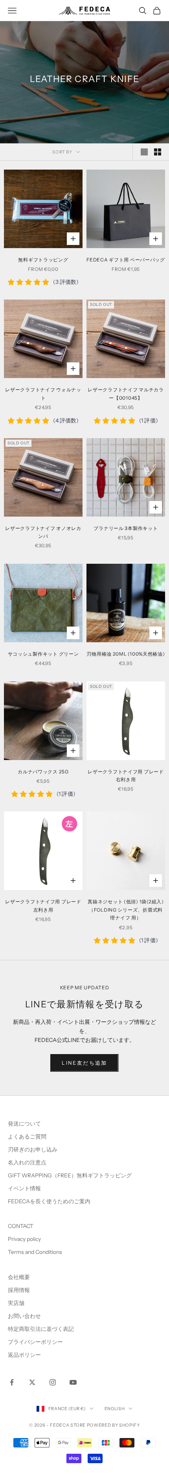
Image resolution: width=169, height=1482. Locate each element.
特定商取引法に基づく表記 (41, 1328)
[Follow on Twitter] (32, 1382)
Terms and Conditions (35, 1251)
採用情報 (19, 1290)
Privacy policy (24, 1239)
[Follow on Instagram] (53, 1382)
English (115, 1408)
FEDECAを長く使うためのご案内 (49, 1201)
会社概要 (19, 1277)
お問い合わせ (24, 1315)
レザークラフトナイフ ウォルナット (43, 393)
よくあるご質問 (27, 1136)
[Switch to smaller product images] (157, 152)
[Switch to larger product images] (144, 152)
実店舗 (16, 1303)
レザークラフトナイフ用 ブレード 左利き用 (43, 905)
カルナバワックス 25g (43, 772)
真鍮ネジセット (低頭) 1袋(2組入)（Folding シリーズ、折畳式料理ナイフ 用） (125, 910)
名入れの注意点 (27, 1162)
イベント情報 (24, 1188)
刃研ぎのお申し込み (32, 1149)
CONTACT (20, 1226)
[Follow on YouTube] (73, 1382)
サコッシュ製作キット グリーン (43, 654)
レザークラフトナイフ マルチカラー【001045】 (126, 393)
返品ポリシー (24, 1354)
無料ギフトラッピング (43, 260)
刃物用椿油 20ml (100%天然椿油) (125, 654)
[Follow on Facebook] (12, 1382)
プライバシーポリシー (35, 1341)
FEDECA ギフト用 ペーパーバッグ (125, 260)
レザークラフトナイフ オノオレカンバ (43, 532)
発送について (24, 1123)
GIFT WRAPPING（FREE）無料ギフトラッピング (70, 1175)
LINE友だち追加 (84, 1063)
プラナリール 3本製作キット (126, 528)
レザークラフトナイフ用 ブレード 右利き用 (126, 775)
